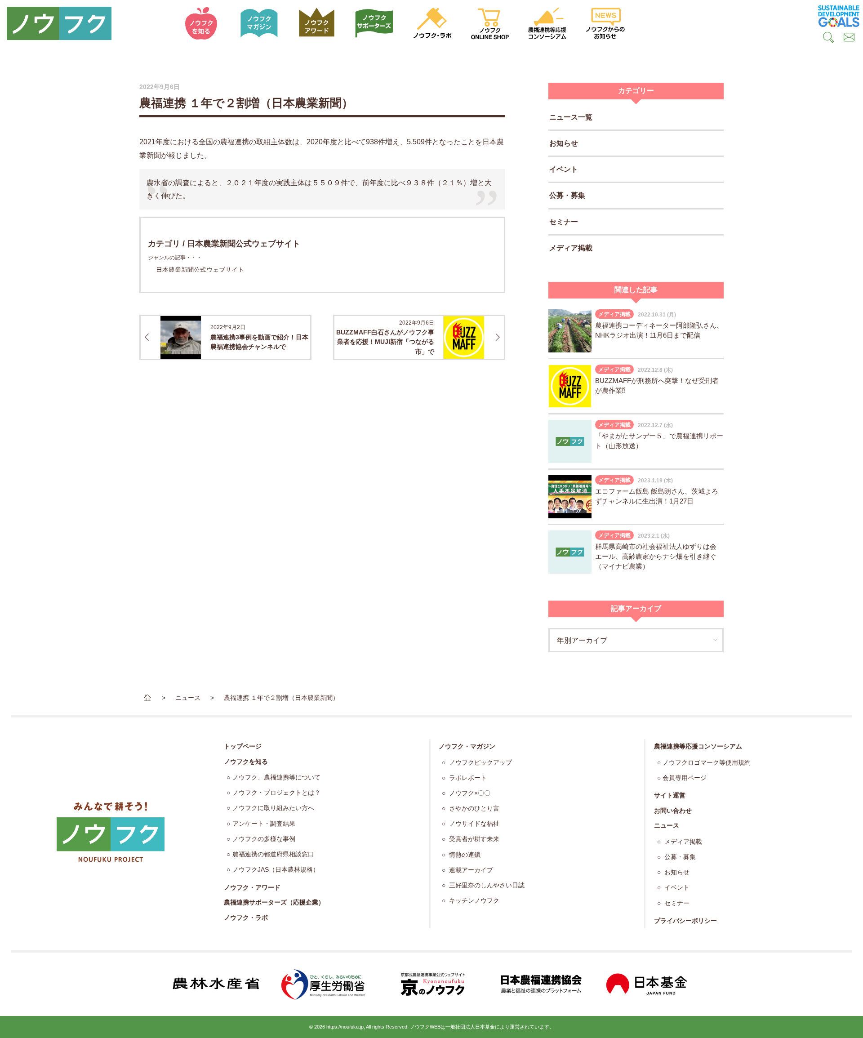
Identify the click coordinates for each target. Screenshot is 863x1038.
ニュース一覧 (570, 117)
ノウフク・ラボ (246, 917)
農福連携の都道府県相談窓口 (273, 854)
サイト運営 (669, 795)
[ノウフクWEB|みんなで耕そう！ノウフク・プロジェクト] (86, 23)
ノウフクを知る (246, 761)
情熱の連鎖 (463, 854)
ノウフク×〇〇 (468, 793)
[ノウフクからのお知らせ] (605, 23)
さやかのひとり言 (473, 808)
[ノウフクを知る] (201, 23)
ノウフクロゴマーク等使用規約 (707, 762)
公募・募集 (567, 195)
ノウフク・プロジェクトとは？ (276, 792)
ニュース (666, 825)
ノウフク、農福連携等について (276, 777)
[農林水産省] (216, 984)
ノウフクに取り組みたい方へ (273, 808)
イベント (563, 169)
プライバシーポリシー (685, 920)
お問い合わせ (673, 810)
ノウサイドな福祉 (473, 823)
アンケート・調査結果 (263, 823)
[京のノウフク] (431, 984)
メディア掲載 (570, 248)
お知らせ (563, 143)
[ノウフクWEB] (110, 831)
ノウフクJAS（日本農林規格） (275, 869)
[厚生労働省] (324, 984)
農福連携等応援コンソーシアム (698, 746)
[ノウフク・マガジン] (259, 23)
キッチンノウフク (473, 900)
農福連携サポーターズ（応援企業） (274, 902)
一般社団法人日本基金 (470, 1026)
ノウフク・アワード (252, 887)
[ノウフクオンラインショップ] (490, 23)
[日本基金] (647, 984)
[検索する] (828, 38)
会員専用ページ (685, 778)
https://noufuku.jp (345, 1026)
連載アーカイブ (470, 870)
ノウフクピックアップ (479, 762)
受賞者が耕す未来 (473, 839)
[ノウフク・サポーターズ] (374, 23)
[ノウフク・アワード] (317, 23)
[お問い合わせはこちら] (849, 38)
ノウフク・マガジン (467, 746)
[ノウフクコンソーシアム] (547, 23)
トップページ (243, 746)
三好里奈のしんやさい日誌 (486, 885)
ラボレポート (467, 778)
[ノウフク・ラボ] (432, 23)
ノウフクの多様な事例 (263, 839)
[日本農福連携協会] (539, 984)
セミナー (563, 222)
